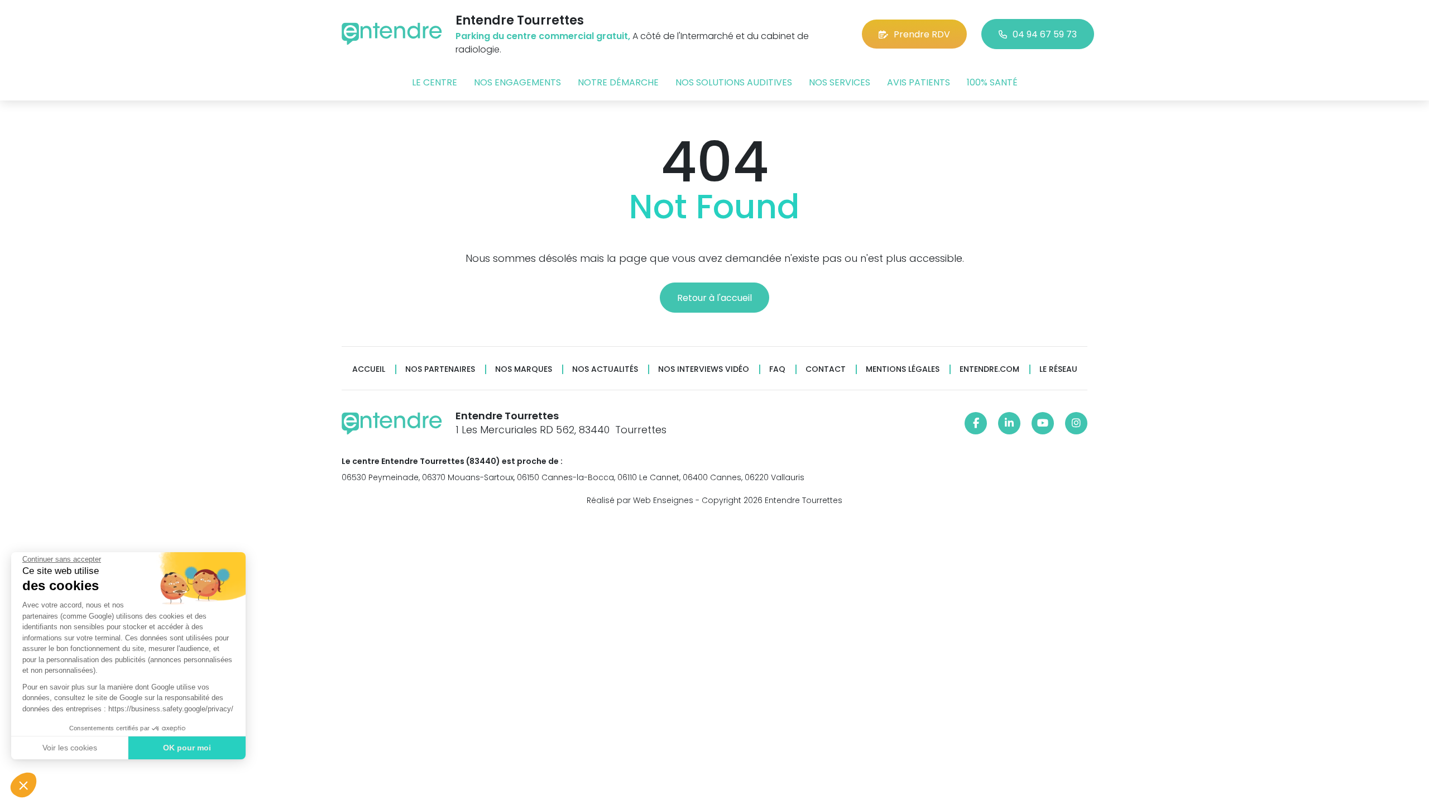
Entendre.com (989, 369)
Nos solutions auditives (733, 82)
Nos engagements (517, 82)
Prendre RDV (922, 34)
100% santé (992, 82)
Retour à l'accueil (714, 297)
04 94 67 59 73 (1045, 34)
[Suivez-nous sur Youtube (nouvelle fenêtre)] (1043, 423)
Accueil (368, 369)
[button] (23, 785)
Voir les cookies (69, 747)
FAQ (777, 369)
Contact (825, 369)
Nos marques (523, 369)
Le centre (434, 82)
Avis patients (918, 82)
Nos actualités (605, 369)
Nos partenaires (440, 369)
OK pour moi (187, 747)
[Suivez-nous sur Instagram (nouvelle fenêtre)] (1076, 423)
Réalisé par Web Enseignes (640, 500)
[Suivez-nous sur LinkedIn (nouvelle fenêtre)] (1009, 423)
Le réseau (1058, 369)
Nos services (839, 82)
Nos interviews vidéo (703, 369)
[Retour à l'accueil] (392, 33)
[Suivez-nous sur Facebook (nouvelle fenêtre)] (976, 423)
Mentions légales (902, 369)
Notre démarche (618, 82)
